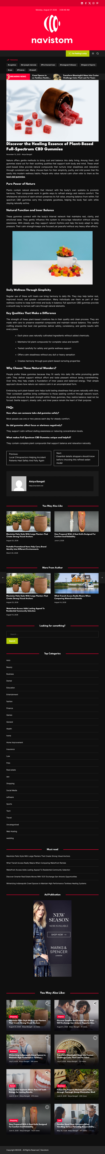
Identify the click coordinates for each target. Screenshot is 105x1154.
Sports (9, 804)
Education (10, 688)
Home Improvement (14, 742)
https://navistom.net (36, 486)
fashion (9, 701)
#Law (10, 70)
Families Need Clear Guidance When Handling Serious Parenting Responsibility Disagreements (75, 1126)
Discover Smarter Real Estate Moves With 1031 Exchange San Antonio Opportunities (41, 876)
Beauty (9, 667)
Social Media (11, 790)
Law (8, 756)
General (9, 722)
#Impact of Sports (88, 65)
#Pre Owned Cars (48, 65)
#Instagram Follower (68, 65)
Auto (8, 660)
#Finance (20, 70)
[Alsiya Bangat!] (19, 483)
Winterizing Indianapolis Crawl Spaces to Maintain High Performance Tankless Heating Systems (46, 883)
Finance (9, 708)
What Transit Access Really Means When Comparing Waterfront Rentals (36, 863)
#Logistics (12, 65)
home (8, 736)
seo (7, 777)
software (10, 797)
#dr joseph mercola (28, 65)
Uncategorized (12, 824)
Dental (9, 681)
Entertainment (12, 694)
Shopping (10, 783)
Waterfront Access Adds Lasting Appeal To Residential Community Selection (38, 870)
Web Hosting (11, 831)
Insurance (10, 749)
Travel (9, 818)
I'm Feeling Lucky (79, 53)
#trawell (32, 70)
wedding (10, 838)
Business (10, 674)
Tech (8, 811)
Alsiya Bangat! (27, 154)
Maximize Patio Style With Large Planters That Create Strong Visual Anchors (38, 856)
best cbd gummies (15, 176)
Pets (8, 763)
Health (9, 729)
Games (9, 715)
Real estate (11, 770)
